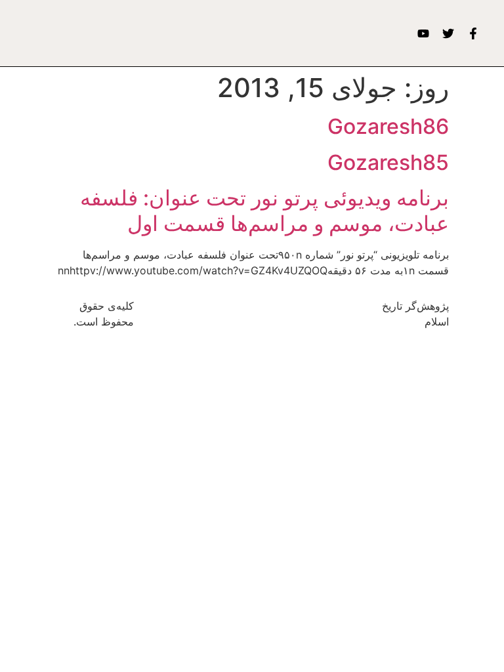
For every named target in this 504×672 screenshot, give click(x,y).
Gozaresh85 (388, 162)
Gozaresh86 (388, 126)
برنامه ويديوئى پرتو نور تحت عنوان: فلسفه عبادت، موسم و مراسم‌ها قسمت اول (264, 210)
